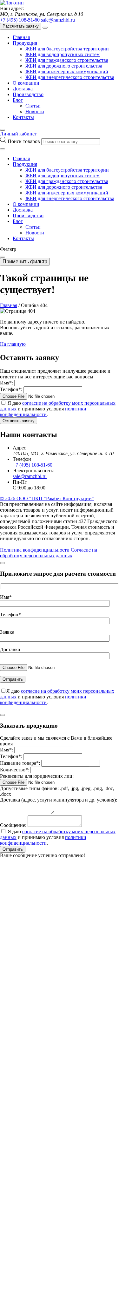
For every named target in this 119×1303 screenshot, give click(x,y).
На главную (13, 344)
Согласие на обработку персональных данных (48, 552)
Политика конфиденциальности (34, 550)
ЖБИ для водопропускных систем (62, 54)
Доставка (23, 88)
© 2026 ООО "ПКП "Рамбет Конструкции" (47, 498)
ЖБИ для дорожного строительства (63, 66)
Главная (21, 37)
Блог (18, 100)
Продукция (25, 43)
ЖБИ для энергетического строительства (69, 77)
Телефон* (10, 614)
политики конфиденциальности (43, 411)
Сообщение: (13, 825)
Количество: (14, 769)
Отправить (13, 849)
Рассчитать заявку (21, 26)
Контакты (23, 117)
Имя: (6, 382)
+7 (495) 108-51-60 (20, 20)
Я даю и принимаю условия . (58, 408)
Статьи (33, 105)
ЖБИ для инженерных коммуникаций (66, 71)
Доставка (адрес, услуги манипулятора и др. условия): (58, 799)
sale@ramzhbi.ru (58, 20)
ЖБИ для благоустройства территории (67, 48)
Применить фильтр (25, 261)
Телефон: (11, 389)
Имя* (6, 597)
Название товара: (20, 763)
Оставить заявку (19, 420)
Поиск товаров (24, 141)
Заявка (7, 632)
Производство (28, 94)
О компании (26, 83)
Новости (34, 111)
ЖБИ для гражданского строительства (66, 60)
